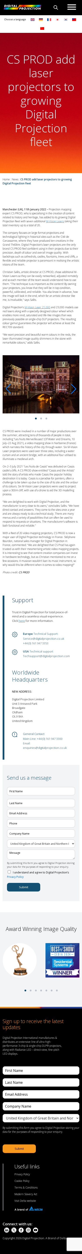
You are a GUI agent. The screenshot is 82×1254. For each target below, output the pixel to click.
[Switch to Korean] (66, 19)
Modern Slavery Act (25, 1194)
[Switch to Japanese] (57, 19)
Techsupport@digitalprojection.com (46, 656)
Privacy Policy (15, 877)
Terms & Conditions (26, 1187)
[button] (36, 418)
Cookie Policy (22, 1181)
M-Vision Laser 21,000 (37, 307)
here (22, 621)
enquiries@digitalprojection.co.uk (45, 748)
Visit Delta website (25, 1201)
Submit (23, 887)
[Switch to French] (49, 19)
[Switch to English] (32, 19)
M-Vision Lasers (55, 221)
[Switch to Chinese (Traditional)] (73, 19)
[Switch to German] (41, 19)
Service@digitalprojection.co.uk (43, 639)
